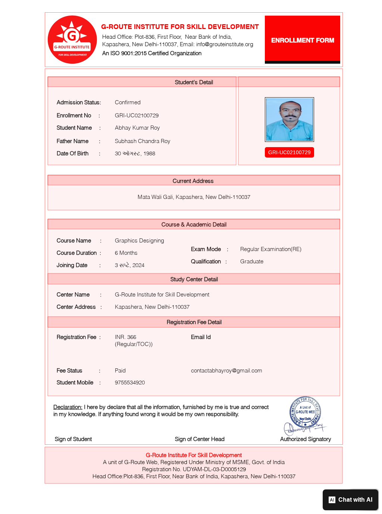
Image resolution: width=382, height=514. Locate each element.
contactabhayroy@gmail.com (226, 370)
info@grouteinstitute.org (224, 44)
